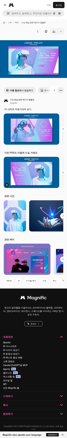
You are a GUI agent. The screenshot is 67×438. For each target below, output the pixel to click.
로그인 (58, 5)
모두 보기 (26, 109)
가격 (48, 5)
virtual (9, 280)
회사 (5, 405)
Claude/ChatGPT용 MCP (15, 365)
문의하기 (8, 414)
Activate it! (52, 434)
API (5, 384)
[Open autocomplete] (7, 13)
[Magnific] (33, 298)
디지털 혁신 (31, 280)
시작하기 (8, 396)
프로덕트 (8, 337)
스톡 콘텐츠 (9, 361)
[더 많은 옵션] (38, 31)
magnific (13, 102)
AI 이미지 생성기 (11, 349)
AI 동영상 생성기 (11, 353)
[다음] (54, 90)
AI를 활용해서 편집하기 (21, 90)
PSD (17, 22)
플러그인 (10, 372)
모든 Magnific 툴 (11, 387)
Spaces (6, 342)
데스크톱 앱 (11, 376)
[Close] (62, 435)
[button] (33, 323)
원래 (18, 41)
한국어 (33, 323)
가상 (44, 280)
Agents (9, 369)
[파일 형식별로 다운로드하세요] (61, 31)
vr (19, 280)
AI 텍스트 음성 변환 (12, 357)
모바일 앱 (7, 380)
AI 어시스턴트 (10, 346)
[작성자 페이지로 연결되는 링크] (6, 101)
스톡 (10, 22)
